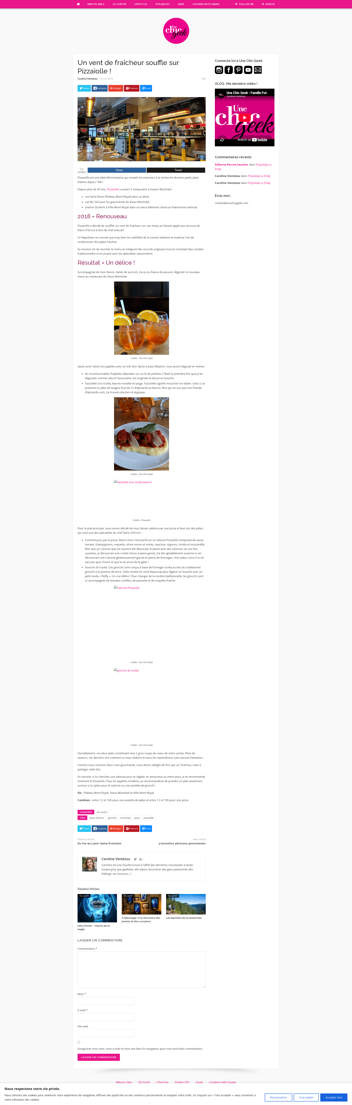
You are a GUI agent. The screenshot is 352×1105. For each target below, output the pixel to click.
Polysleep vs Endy (259, 176)
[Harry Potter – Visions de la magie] (97, 908)
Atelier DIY (162, 4)
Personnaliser (278, 1097)
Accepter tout (334, 1097)
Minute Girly (96, 4)
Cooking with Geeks (206, 4)
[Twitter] (135, 859)
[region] (176, 1094)
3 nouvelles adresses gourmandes (182, 843)
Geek (181, 4)
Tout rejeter (306, 1097)
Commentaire (87, 948)
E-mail (83, 1010)
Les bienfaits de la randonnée (184, 918)
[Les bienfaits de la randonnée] (186, 904)
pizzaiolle (148, 817)
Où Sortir (119, 4)
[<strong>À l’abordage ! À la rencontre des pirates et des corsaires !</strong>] (141, 904)
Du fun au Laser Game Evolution (99, 843)
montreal (125, 817)
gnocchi (112, 817)
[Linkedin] (140, 859)
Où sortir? (102, 812)
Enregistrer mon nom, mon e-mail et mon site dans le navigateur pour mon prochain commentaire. (140, 1048)
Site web (83, 1026)
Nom (82, 994)
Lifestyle (141, 4)
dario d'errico (97, 817)
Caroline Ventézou (88, 78)
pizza (137, 817)
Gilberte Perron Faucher (231, 164)
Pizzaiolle (113, 189)
